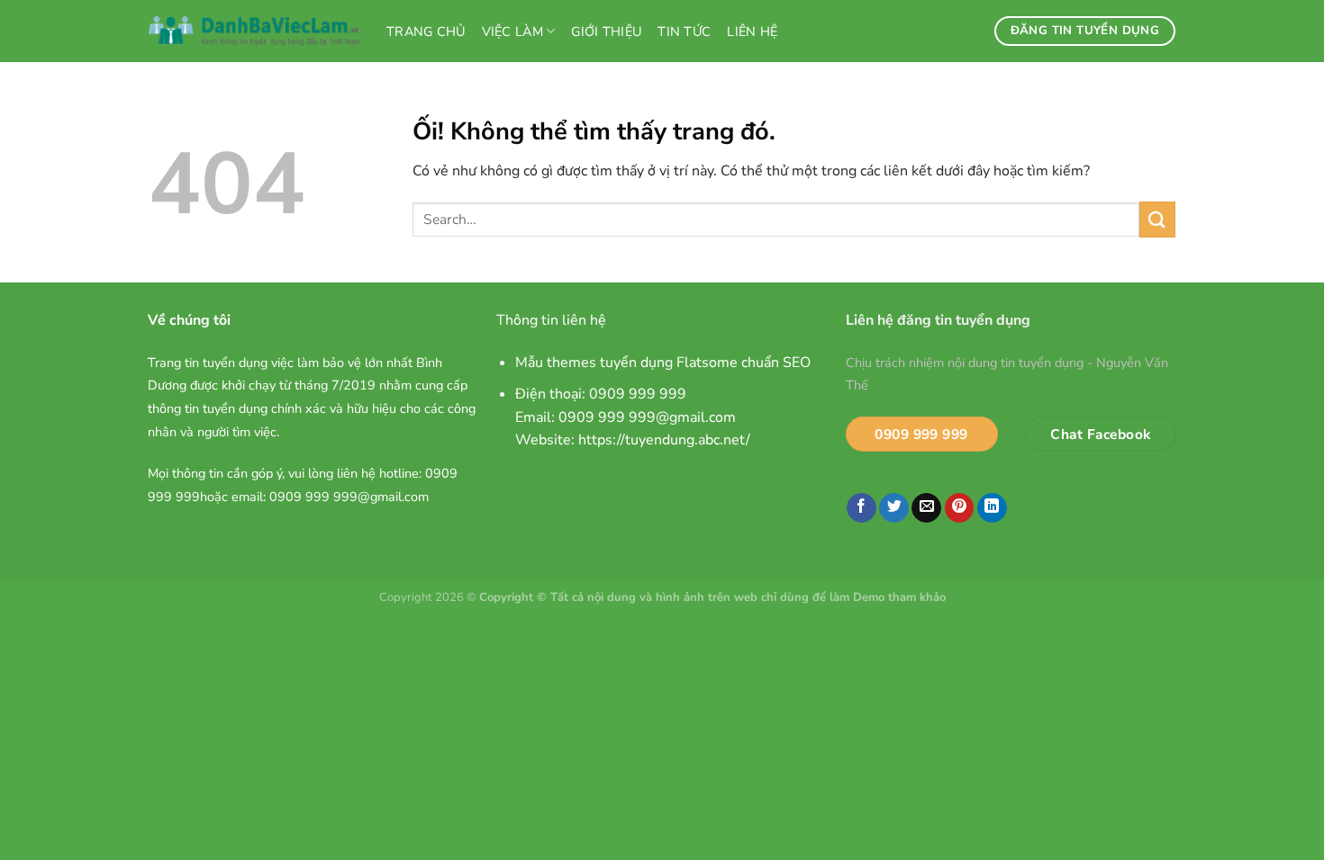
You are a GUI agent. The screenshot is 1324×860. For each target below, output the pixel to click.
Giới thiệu (606, 31)
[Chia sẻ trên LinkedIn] (992, 508)
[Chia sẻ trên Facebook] (861, 508)
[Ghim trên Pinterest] (960, 508)
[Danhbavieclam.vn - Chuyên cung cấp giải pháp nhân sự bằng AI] (254, 31)
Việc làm (512, 31)
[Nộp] (1157, 219)
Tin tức (684, 31)
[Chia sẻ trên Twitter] (894, 508)
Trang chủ (426, 31)
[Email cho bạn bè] (926, 508)
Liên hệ (752, 31)
